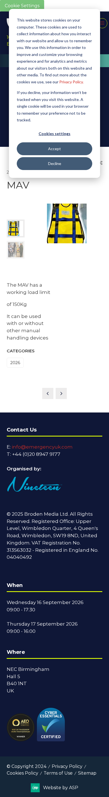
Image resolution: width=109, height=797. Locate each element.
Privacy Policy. (71, 81)
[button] (102, 23)
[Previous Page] (47, 393)
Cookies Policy (22, 773)
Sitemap (87, 773)
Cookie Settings (22, 5)
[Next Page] (61, 393)
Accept (54, 148)
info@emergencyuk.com (42, 447)
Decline (54, 163)
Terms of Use (58, 773)
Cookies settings (54, 133)
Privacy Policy (67, 766)
